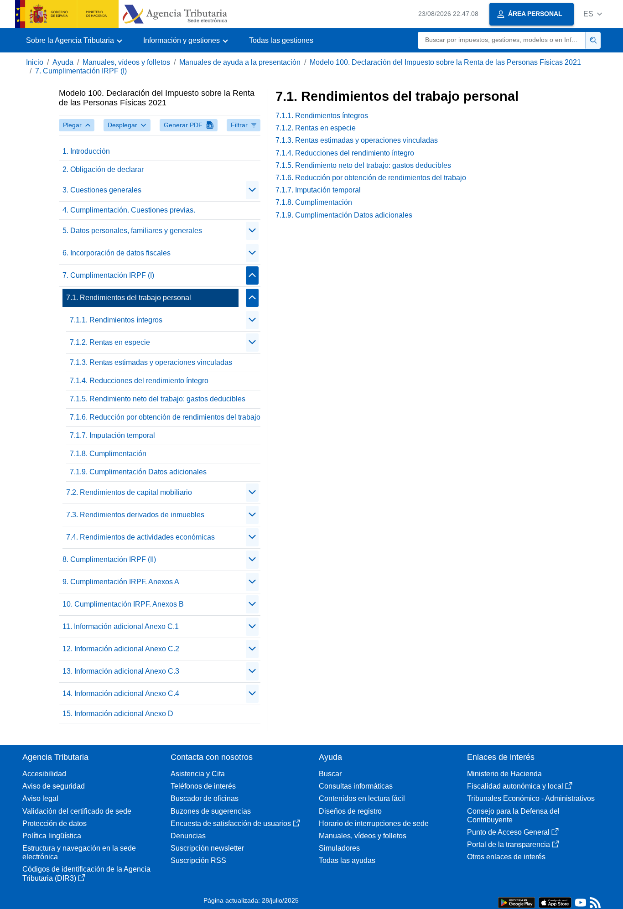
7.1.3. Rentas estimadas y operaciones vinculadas (151, 362)
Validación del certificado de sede (76, 811)
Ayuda (62, 62)
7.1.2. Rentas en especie (110, 342)
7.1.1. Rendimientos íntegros (116, 320)
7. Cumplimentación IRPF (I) (81, 71)
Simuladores (339, 848)
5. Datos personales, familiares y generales (132, 230)
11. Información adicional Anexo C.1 (120, 626)
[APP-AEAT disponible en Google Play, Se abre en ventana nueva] (516, 902)
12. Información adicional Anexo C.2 (120, 649)
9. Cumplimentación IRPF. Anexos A (120, 582)
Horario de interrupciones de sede (374, 823)
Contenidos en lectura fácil (362, 798)
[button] (592, 14)
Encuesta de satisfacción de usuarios (231, 823)
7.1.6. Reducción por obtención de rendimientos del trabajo (165, 417)
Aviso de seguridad (53, 786)
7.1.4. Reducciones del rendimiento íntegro (139, 380)
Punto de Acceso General (508, 832)
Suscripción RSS (198, 860)
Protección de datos (54, 823)
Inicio (34, 62)
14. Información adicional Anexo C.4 (120, 693)
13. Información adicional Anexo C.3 (120, 671)
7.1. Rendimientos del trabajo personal (128, 297)
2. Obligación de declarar (103, 169)
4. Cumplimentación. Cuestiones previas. (128, 210)
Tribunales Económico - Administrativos (531, 798)
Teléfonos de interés (203, 786)
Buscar (330, 774)
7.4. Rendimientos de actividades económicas (140, 537)
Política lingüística (51, 836)
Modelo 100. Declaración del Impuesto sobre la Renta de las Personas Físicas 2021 (445, 62)
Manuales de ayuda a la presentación (240, 62)
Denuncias (188, 836)
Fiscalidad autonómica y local (515, 786)
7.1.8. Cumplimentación (108, 453)
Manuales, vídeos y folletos (126, 62)
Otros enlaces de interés (506, 857)
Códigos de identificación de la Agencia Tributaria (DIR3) (86, 873)
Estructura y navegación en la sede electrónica (79, 852)
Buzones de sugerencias (211, 811)
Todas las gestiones (281, 40)
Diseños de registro (350, 811)
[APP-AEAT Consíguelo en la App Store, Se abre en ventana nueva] (555, 902)
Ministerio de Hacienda (504, 774)
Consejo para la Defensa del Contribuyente (513, 815)
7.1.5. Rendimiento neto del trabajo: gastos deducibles (157, 399)
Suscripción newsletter (207, 848)
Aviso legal (40, 798)
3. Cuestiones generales (101, 190)
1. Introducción (86, 151)
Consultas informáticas (356, 786)
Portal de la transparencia (508, 844)
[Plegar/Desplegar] (252, 190)
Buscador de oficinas (205, 798)
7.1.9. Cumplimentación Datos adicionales (138, 472)
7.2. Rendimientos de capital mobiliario (129, 492)
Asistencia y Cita (198, 774)
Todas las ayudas (347, 860)
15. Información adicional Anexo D (117, 713)
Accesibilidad (44, 774)
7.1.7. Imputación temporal (112, 435)
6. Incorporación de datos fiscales (116, 253)
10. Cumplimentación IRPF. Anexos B (123, 604)
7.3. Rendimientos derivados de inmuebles (135, 515)
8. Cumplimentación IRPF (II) (109, 559)
